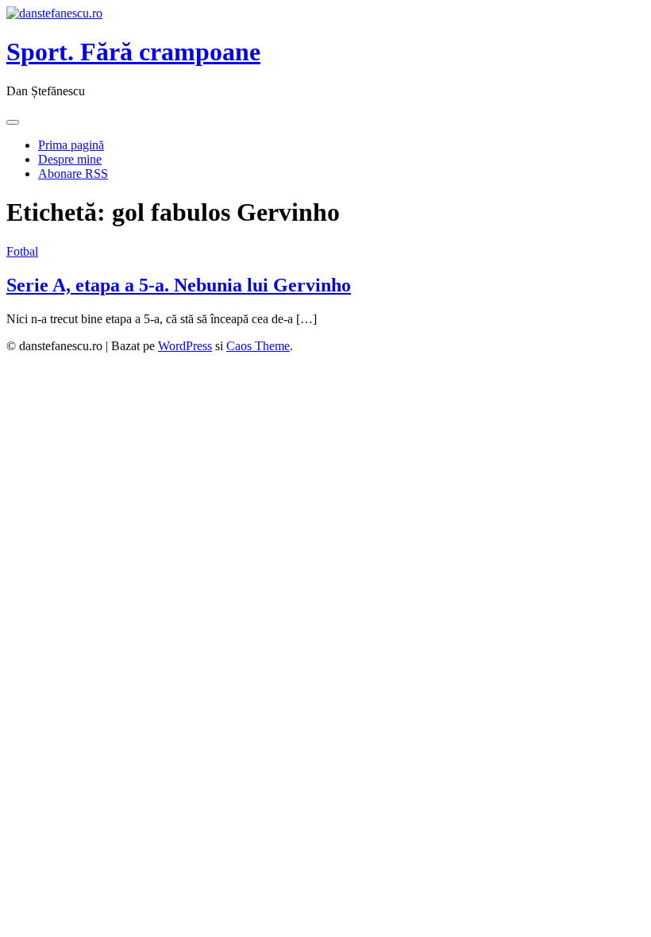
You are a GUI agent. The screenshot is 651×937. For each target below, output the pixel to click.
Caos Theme (258, 346)
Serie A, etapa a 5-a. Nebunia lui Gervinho (178, 285)
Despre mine (70, 159)
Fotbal (22, 251)
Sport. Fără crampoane (133, 51)
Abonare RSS (73, 173)
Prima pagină (71, 145)
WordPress (185, 346)
